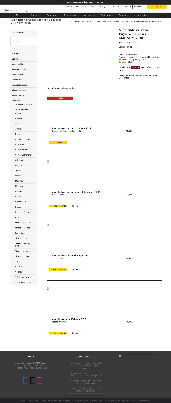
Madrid (18, 176)
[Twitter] (32, 380)
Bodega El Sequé (58, 258)
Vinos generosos (19, 90)
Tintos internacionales (23, 104)
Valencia (18, 272)
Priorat (18, 196)
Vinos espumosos (19, 85)
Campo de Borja (21, 150)
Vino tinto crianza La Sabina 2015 (71, 128)
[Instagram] (39, 380)
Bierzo (17, 134)
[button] (154, 15)
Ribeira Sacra (20, 202)
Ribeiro (18, 207)
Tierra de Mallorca (22, 251)
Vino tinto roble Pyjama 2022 (69, 319)
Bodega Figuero (125, 47)
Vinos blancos (18, 74)
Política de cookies (118, 400)
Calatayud (19, 144)
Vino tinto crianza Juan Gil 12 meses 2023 (76, 191)
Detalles (59, 142)
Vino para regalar (19, 69)
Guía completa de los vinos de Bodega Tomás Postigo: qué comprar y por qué (86, 374)
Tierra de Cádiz (21, 238)
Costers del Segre (22, 165)
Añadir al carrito (59, 206)
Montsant (19, 186)
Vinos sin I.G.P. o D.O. (24, 282)
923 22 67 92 (36, 365)
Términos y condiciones (101, 400)
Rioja (17, 217)
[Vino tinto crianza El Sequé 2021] (60, 237)
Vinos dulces (17, 80)
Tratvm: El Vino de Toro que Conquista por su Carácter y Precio (85, 389)
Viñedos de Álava (22, 277)
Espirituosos (17, 59)
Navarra (18, 191)
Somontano (20, 233)
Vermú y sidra (17, 64)
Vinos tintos (124, 78)
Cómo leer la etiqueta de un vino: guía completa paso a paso (85, 382)
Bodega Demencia (59, 322)
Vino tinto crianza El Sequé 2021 (71, 255)
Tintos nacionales (150, 75)
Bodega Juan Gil (58, 195)
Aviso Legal (79, 400)
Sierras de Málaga (22, 228)
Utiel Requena (21, 267)
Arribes (18, 129)
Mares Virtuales (144, 400)
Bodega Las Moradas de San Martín (66, 131)
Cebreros (19, 160)
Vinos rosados (18, 95)
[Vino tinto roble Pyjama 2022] (60, 300)
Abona (18, 113)
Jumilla (18, 170)
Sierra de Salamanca (23, 223)
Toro (17, 261)
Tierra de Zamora (22, 256)
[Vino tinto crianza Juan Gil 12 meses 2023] (60, 173)
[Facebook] (25, 380)
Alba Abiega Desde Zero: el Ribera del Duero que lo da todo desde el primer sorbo (86, 365)
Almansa (19, 124)
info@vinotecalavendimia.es (35, 368)
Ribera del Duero (135, 75)
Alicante (18, 118)
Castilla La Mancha (23, 155)
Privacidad (88, 400)
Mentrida (19, 181)
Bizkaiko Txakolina (22, 139)
